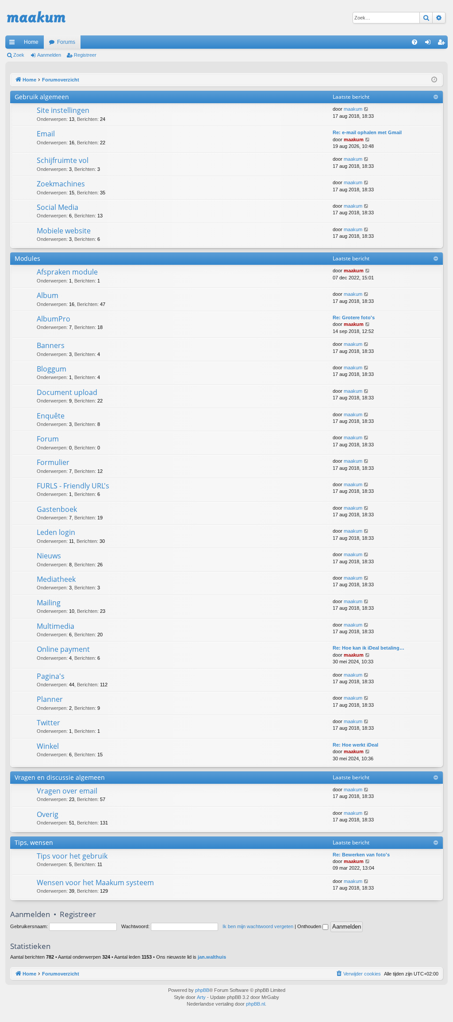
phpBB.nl (255, 1004)
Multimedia (55, 626)
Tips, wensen (34, 842)
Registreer (85, 55)
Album (47, 295)
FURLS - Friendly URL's (73, 486)
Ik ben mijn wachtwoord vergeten (258, 926)
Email (46, 134)
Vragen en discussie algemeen (60, 777)
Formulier (53, 462)
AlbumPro (53, 319)
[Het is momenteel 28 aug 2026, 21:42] (434, 80)
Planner (50, 699)
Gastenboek (57, 509)
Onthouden (309, 926)
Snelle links (14, 44)
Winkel (48, 746)
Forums (66, 42)
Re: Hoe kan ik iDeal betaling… (368, 647)
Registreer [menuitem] (443, 44)
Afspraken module (67, 272)
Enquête (51, 416)
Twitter (48, 723)
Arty (201, 997)
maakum (353, 109)
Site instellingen (63, 110)
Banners (51, 345)
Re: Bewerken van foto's (361, 854)
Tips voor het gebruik (72, 856)
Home (31, 42)
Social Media (57, 207)
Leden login (56, 532)
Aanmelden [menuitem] (429, 44)
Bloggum (51, 369)
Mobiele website (64, 231)
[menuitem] (414, 42)
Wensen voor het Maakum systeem (95, 882)
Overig (47, 814)
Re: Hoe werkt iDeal (355, 744)
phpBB (202, 990)
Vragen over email (67, 791)
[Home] (36, 17)
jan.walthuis (212, 957)
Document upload (67, 392)
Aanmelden (49, 55)
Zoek (18, 55)
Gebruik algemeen (42, 97)
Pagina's (51, 676)
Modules (27, 258)
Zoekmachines (61, 184)
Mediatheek (56, 579)
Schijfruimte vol (62, 160)
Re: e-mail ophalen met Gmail (367, 132)
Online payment (63, 649)
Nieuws (49, 556)
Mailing (49, 603)
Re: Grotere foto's (354, 317)
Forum (48, 439)
